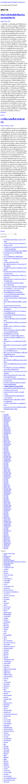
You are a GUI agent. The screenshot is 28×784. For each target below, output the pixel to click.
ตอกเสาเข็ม (7, 608)
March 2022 (6, 468)
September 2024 (7, 433)
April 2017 (6, 535)
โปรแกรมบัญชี (7, 776)
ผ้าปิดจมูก (6, 654)
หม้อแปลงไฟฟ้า (8, 710)
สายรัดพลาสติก (8, 699)
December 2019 (7, 505)
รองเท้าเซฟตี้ (7, 663)
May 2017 (6, 533)
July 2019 (6, 511)
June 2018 (6, 529)
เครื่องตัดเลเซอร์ (8, 727)
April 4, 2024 (7, 21)
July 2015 (6, 547)
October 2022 (7, 459)
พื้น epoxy (6, 655)
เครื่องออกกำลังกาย (9, 731)
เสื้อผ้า (5, 755)
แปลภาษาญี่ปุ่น (7, 772)
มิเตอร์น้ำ (6, 657)
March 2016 (6, 539)
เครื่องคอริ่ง (7, 725)
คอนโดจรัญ (7, 588)
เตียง (5, 744)
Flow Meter (6, 557)
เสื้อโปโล (6, 761)
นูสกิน (5, 637)
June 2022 (6, 464)
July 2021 (6, 479)
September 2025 (7, 419)
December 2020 (7, 488)
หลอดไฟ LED (7, 712)
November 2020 (7, 490)
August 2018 (7, 526)
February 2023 (7, 453)
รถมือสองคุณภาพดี (9, 659)
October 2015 (7, 544)
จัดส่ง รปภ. (6, 597)
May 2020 (6, 498)
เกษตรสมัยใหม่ (7, 723)
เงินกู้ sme (6, 733)
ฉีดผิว (5, 601)
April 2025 (6, 425)
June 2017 (6, 532)
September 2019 (7, 509)
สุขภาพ (2, 115)
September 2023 (7, 444)
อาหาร (5, 718)
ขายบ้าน (6, 576)
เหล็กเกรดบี (7, 766)
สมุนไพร (6, 693)
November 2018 (7, 522)
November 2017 (7, 530)
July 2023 (6, 446)
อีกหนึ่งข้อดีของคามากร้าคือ (11, 333)
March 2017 (6, 536)
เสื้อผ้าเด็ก (6, 757)
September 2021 (7, 476)
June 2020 (6, 497)
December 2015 (7, 543)
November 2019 (7, 506)
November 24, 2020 (8, 125)
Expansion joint (7, 556)
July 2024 (6, 434)
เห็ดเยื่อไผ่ (6, 765)
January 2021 (7, 487)
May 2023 (6, 449)
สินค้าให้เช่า (7, 704)
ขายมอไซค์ (7, 582)
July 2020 (6, 495)
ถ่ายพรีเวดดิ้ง (7, 616)
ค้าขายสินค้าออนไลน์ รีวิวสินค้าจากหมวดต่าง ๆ (13, 2)
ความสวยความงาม (9, 586)
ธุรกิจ (5, 631)
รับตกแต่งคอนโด (8, 676)
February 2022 (7, 469)
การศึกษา (6, 569)
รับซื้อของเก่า (7, 670)
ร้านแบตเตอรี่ (7, 682)
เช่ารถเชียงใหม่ (8, 738)
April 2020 (6, 499)
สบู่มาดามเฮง (7, 691)
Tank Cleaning (7, 564)
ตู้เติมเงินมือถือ (7, 614)
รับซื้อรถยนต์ (7, 672)
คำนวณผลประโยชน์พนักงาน (11, 591)
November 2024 (7, 430)
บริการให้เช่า (7, 644)
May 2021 (6, 482)
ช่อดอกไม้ (6, 603)
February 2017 (7, 537)
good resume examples (9, 560)
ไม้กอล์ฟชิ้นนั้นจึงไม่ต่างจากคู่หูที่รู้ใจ (13, 292)
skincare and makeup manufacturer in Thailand (15, 561)
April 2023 (6, 451)
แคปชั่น (6, 768)
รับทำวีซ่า (6, 678)
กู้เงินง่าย (6, 571)
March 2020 (6, 501)
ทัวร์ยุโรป (6, 620)
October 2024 (7, 432)
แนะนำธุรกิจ (7, 770)
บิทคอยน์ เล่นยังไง (8, 648)
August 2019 (7, 510)
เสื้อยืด (5, 759)
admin (2, 21)
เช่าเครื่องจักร (7, 740)
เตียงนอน (6, 746)
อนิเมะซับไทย (7, 716)
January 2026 (7, 418)
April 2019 (6, 516)
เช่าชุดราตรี (7, 734)
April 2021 (6, 483)
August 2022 (7, 461)
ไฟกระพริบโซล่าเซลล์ (9, 780)
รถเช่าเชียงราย (7, 661)
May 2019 (6, 514)
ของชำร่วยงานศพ (8, 575)
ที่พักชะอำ (6, 623)
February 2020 (7, 502)
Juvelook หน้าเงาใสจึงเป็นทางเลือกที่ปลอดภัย (15, 286)
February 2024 (7, 441)
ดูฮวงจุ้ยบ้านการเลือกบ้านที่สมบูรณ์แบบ (14, 335)
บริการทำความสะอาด (9, 642)
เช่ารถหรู (6, 736)
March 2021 (6, 484)
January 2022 (7, 471)
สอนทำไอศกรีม (8, 695)
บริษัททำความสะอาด (9, 646)
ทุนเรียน (6, 629)
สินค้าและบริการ (8, 702)
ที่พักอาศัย (6, 625)
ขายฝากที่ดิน (7, 580)
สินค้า (5, 701)
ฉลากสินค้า (7, 599)
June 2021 (6, 480)
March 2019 (6, 517)
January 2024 (7, 442)
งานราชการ (7, 593)
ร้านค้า (5, 680)
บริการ (5, 639)
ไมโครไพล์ (6, 781)
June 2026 (6, 414)
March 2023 (6, 452)
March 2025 (6, 426)
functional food (7, 559)
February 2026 (7, 417)
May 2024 (6, 437)
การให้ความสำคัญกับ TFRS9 (11, 262)
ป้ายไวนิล (6, 652)
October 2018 (7, 524)
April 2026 (6, 415)
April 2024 (6, 438)
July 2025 (6, 422)
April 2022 (6, 467)
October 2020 (7, 491)
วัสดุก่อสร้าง (7, 686)
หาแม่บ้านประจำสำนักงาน (10, 714)
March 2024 (6, 440)
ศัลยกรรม (6, 687)
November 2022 (7, 457)
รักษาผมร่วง (7, 665)
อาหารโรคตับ (7, 719)
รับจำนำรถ (6, 667)
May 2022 (6, 465)
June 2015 (6, 548)
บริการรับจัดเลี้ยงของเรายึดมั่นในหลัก (13, 256)
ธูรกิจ (5, 633)
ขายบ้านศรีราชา (8, 578)
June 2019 (6, 513)
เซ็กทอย (6, 742)
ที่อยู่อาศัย (6, 627)
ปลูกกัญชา (6, 650)
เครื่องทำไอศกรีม (8, 729)
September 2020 (7, 493)
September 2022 (7, 460)
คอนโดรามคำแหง (8, 590)
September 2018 (7, 525)
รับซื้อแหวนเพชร (8, 674)
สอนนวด (6, 697)
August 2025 (7, 421)
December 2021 (7, 472)
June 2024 (6, 436)
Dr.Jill (5, 555)
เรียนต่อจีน (6, 751)
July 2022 (6, 463)
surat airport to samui (8, 563)
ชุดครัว (5, 605)
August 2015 (7, 545)
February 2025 (7, 427)
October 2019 (7, 507)
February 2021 (7, 486)
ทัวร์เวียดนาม (7, 622)
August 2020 (7, 494)
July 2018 (6, 528)
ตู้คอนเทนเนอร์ (7, 612)
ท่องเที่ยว (6, 618)
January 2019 (7, 520)
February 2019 (7, 518)
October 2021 (7, 475)
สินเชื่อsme (6, 706)
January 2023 (7, 455)
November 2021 (7, 474)
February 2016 (7, 540)
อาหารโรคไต (7, 721)
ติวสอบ (5, 610)
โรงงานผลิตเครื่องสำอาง (10, 778)
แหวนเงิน (6, 774)
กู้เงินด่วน (6, 573)
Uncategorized (7, 565)
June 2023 (6, 448)
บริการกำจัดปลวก (8, 640)
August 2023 (7, 445)
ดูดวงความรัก (7, 607)
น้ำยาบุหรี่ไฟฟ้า (8, 635)
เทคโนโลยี (6, 750)
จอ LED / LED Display (9, 595)
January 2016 (7, 541)
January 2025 (7, 429)
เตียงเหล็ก (6, 748)
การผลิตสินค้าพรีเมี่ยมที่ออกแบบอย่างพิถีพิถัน (15, 251)
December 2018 (7, 521)
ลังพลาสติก (6, 684)
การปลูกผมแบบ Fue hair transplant (12, 305)
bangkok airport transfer (9, 553)
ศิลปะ (5, 689)
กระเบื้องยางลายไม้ (9, 567)
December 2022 (7, 456)
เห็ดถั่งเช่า (6, 763)
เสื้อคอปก (6, 753)
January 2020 (7, 503)
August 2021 (7, 478)
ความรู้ (5, 584)
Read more (3, 112)
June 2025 (6, 423)
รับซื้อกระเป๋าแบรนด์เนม (10, 669)
